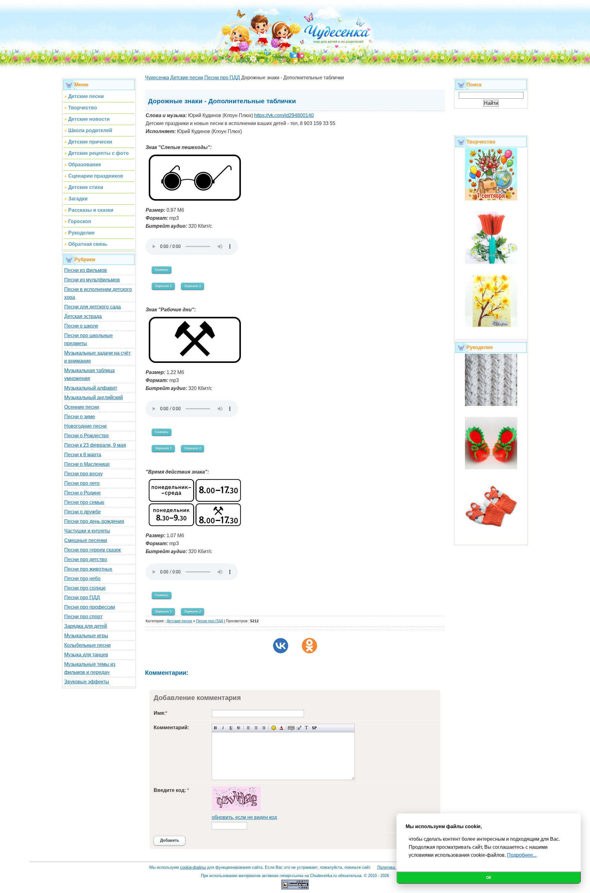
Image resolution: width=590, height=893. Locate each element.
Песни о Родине (82, 492)
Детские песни (179, 621)
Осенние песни (81, 407)
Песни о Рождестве (86, 435)
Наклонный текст (223, 728)
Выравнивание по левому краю (248, 728)
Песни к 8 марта (82, 454)
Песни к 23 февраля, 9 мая (95, 445)
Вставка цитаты (298, 728)
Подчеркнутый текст (230, 728)
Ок (488, 877)
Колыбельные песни (87, 645)
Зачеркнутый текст (238, 728)
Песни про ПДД (82, 597)
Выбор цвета (281, 728)
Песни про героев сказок (92, 550)
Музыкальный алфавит (90, 388)
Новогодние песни (85, 426)
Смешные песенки (85, 540)
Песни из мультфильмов (92, 279)
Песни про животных (88, 569)
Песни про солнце (85, 588)
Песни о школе (81, 325)
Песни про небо (82, 578)
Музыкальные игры (86, 635)
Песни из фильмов (85, 270)
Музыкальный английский (93, 397)
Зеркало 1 (163, 286)
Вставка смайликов (273, 728)
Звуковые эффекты (86, 681)
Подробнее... (522, 855)
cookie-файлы (193, 867)
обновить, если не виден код (244, 817)
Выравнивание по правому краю (263, 728)
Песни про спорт (83, 616)
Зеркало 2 (192, 286)
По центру (256, 728)
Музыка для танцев (86, 654)
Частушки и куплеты (87, 530)
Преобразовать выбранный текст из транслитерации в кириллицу (306, 728)
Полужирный (215, 728)
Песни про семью (84, 502)
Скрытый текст (291, 728)
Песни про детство (85, 559)
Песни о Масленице (87, 464)
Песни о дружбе (82, 511)
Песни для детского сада (92, 306)
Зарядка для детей (85, 626)
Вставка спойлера (314, 728)
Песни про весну (83, 473)
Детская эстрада (83, 316)
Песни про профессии (89, 607)
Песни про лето (82, 483)
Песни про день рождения (94, 521)
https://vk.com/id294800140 (284, 115)
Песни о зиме (79, 416)
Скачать (161, 269)
